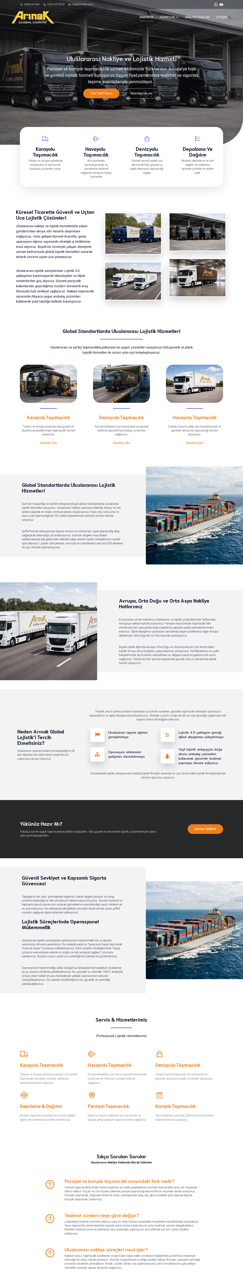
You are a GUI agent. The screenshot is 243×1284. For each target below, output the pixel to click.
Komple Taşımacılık (175, 1106)
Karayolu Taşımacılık (48, 417)
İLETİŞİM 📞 (223, 17)
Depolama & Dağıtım (41, 1106)
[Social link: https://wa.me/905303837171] (215, 4)
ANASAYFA (146, 17)
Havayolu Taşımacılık (194, 417)
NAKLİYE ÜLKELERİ (197, 17)
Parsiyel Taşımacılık (108, 1106)
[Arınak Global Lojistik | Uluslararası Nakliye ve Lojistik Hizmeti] (34, 17)
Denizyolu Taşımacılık (121, 417)
